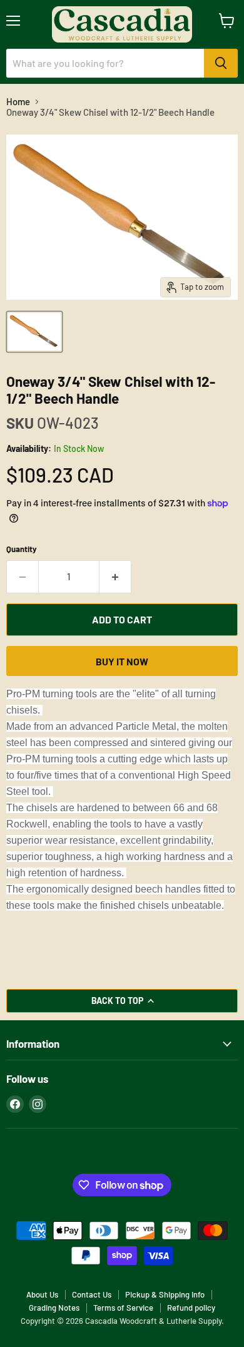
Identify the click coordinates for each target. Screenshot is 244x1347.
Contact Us (91, 1294)
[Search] (221, 63)
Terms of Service (123, 1308)
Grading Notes (54, 1308)
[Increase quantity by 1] (115, 576)
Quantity (21, 549)
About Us (42, 1294)
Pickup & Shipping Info (165, 1294)
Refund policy (191, 1308)
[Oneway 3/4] (34, 332)
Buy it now (122, 661)
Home (18, 101)
